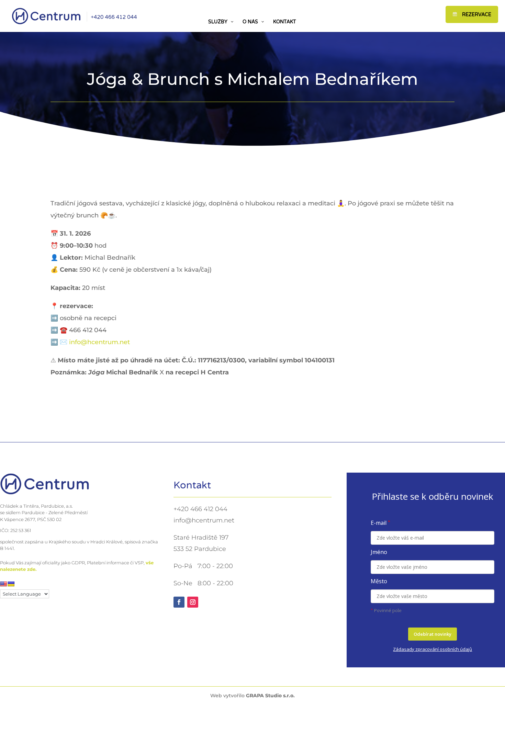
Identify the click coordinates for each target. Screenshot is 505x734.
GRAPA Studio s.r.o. (270, 695)
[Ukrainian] (11, 584)
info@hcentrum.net (99, 342)
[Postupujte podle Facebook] (178, 602)
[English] (3, 584)
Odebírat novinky (432, 634)
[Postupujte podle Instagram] (192, 602)
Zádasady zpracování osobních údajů (432, 649)
